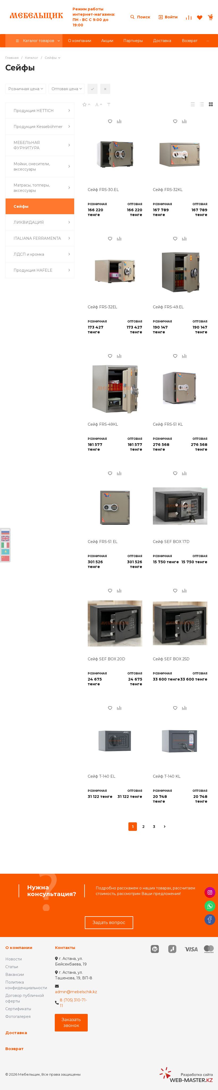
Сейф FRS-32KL (168, 189)
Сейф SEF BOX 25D (171, 659)
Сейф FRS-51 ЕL (103, 541)
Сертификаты (18, 1008)
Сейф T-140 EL (101, 776)
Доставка (16, 1032)
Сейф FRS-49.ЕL (168, 307)
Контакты (65, 947)
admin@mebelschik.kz (76, 991)
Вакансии (14, 974)
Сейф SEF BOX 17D (171, 541)
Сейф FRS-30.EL (103, 189)
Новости (13, 959)
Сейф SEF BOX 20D (106, 659)
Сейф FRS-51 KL (168, 424)
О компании (18, 947)
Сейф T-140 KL (167, 776)
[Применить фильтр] (92, 89)
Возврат (14, 1048)
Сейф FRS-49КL (103, 424)
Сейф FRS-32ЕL (102, 307)
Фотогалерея (18, 1016)
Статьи (11, 966)
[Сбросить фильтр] (105, 89)
